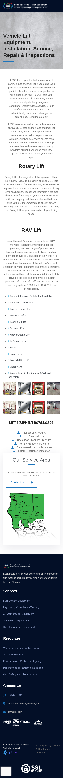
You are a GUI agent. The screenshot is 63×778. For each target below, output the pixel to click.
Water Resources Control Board (21, 648)
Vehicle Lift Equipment (16, 620)
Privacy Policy (43, 745)
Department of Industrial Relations (23, 667)
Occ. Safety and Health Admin (20, 674)
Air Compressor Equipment (18, 613)
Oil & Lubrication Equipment (19, 627)
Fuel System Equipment (16, 600)
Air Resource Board (14, 654)
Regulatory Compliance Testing (21, 607)
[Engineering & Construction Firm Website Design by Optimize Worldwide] (11, 752)
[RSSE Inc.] (25, 5)
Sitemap (40, 752)
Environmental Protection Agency (22, 661)
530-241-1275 (15, 695)
